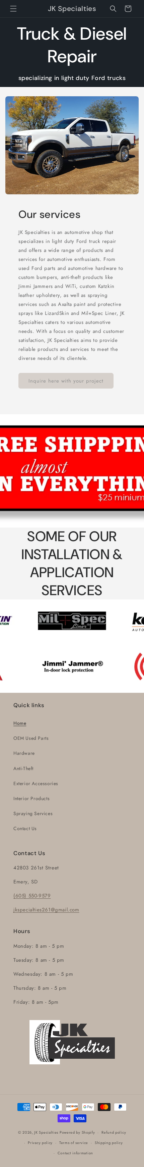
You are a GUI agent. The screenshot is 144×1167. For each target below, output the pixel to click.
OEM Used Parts (31, 738)
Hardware (24, 753)
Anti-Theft (23, 768)
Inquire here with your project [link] (65, 381)
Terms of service (73, 1142)
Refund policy (113, 1132)
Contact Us (25, 828)
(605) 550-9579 (32, 895)
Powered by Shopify (77, 1132)
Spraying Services (33, 813)
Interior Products (31, 798)
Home (19, 723)
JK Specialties (46, 1132)
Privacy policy (40, 1142)
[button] (13, 8)
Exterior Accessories (35, 783)
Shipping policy (109, 1142)
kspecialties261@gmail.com (47, 909)
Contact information (75, 1153)
